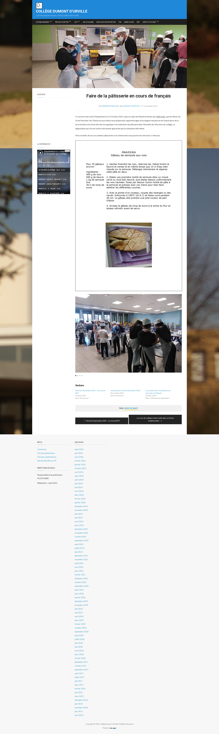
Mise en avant (131, 408)
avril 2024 (79, 491)
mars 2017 (79, 685)
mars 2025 (79, 476)
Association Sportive (106, 22)
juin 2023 (79, 514)
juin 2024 (79, 483)
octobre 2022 (80, 536)
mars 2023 (79, 525)
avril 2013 (79, 715)
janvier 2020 (80, 597)
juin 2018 (79, 643)
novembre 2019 (81, 605)
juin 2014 (79, 704)
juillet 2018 (79, 639)
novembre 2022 (81, 533)
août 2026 (79, 449)
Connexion (41, 449)
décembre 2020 (81, 578)
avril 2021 (79, 567)
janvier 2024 (80, 502)
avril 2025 (79, 472)
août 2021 (79, 563)
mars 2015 (79, 696)
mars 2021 (79, 571)
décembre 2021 (81, 555)
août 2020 (79, 590)
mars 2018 (79, 654)
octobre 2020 (80, 582)
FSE (120, 22)
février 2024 (80, 499)
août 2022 (79, 544)
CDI (75, 22)
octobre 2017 (80, 666)
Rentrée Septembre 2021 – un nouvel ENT (103, 421)
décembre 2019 (81, 601)
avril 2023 (79, 521)
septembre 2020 (81, 586)
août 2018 (79, 635)
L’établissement (43, 22)
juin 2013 (79, 711)
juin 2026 (79, 453)
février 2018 (80, 658)
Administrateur (110, 106)
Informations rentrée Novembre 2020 (125, 390)
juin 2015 (79, 692)
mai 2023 (79, 518)
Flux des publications (46, 453)
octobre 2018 (80, 628)
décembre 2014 (81, 700)
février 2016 (80, 688)
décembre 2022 (81, 529)
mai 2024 (79, 487)
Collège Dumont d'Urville (61, 11)
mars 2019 (79, 620)
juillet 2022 (79, 548)
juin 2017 (79, 681)
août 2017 (79, 673)
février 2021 (80, 574)
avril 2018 (79, 650)
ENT (138, 22)
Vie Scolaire (88, 22)
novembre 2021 (81, 559)
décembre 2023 (81, 506)
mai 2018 (79, 647)
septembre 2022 (81, 540)
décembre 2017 (81, 662)
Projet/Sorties (62, 22)
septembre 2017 (81, 669)
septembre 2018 (81, 631)
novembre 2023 (81, 510)
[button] (179, 333)
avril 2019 (79, 616)
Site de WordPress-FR (46, 461)
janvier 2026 (80, 464)
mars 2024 (79, 495)
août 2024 (79, 480)
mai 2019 (79, 612)
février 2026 (80, 461)
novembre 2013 (81, 707)
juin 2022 (79, 552)
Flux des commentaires (46, 457)
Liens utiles (129, 22)
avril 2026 (79, 457)
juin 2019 (79, 609)
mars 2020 (79, 593)
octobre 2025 (80, 468)
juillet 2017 (79, 677)
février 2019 (80, 624)
